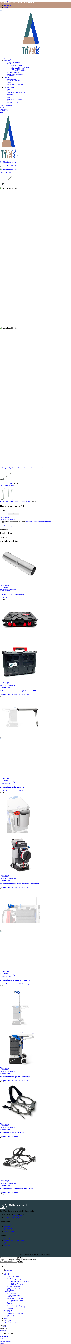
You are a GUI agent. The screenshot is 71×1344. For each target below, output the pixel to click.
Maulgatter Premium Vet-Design (12, 1133)
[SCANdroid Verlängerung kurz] (20, 584)
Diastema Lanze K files (7, 484)
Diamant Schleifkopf (13, 72)
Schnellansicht (4, 587)
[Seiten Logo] (10, 56)
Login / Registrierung (10, 1322)
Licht (8, 97)
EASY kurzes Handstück (18, 70)
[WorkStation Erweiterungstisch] (20, 736)
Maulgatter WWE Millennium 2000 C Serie (16, 1189)
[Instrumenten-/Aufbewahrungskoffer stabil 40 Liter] (20, 640)
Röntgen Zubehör (12, 102)
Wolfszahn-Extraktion (13, 81)
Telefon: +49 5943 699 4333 (13, 1216)
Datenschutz (7, 1244)
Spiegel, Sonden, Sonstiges (15, 99)
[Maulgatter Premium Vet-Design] (20, 1122)
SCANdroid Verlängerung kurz (12, 594)
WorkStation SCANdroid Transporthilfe (15, 980)
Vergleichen (7, 1320)
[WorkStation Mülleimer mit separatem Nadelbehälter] (20, 833)
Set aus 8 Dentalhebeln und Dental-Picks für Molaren (16, 501)
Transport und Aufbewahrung (16, 92)
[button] (5, 591)
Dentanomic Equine (17, 86)
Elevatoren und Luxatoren (15, 84)
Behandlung (7, 1226)
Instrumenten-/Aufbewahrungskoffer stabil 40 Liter (19, 691)
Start (1, 468)
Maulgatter (10, 89)
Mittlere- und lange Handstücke (20, 67)
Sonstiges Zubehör (12, 468)
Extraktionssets (11, 79)
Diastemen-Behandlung (14, 91)
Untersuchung (8, 1228)
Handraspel (10, 75)
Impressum (7, 1245)
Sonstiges (10, 94)
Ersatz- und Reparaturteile (15, 74)
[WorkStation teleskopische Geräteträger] (20, 1026)
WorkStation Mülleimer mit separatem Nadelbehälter (20, 884)
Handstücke (10, 64)
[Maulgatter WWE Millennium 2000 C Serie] (20, 1178)
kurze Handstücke (16, 65)
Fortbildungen (8, 1225)
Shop (4, 468)
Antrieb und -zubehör (13, 62)
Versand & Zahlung (9, 1239)
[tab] (8, 526)
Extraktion (7, 1230)
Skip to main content (17, 1)
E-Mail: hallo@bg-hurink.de (13, 1217)
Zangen (9, 82)
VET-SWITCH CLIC (17, 69)
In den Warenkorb (13, 514)
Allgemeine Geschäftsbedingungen (14, 1240)
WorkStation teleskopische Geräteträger (15, 1077)
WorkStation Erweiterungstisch (12, 787)
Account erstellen (5, 1336)
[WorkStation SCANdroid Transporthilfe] (20, 929)
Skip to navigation (5, 1)
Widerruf (6, 1242)
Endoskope (10, 101)
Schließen (3, 1327)
